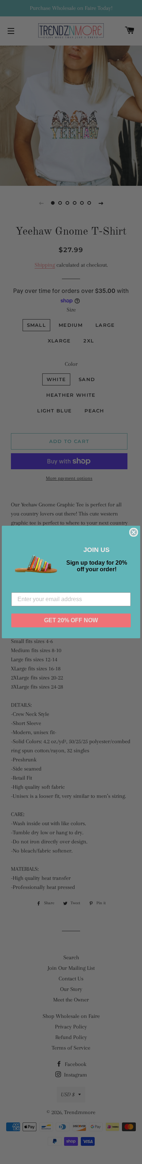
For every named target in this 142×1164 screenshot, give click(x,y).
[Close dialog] (133, 532)
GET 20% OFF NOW (71, 620)
